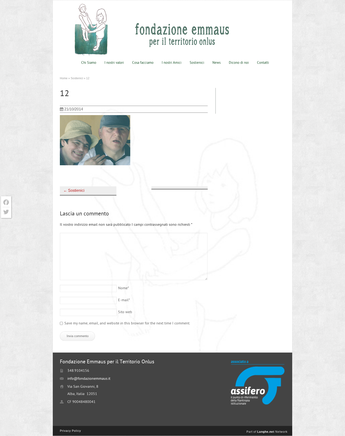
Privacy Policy (70, 430)
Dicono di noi (239, 63)
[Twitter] (6, 212)
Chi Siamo (88, 63)
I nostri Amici (171, 63)
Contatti (263, 63)
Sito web (125, 312)
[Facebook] (6, 202)
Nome (123, 288)
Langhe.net (265, 431)
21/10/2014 (73, 109)
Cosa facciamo (142, 63)
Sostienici (197, 63)
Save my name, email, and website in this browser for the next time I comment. (127, 323)
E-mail (124, 300)
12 (64, 94)
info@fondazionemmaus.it (88, 378)
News (216, 63)
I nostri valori (114, 63)
